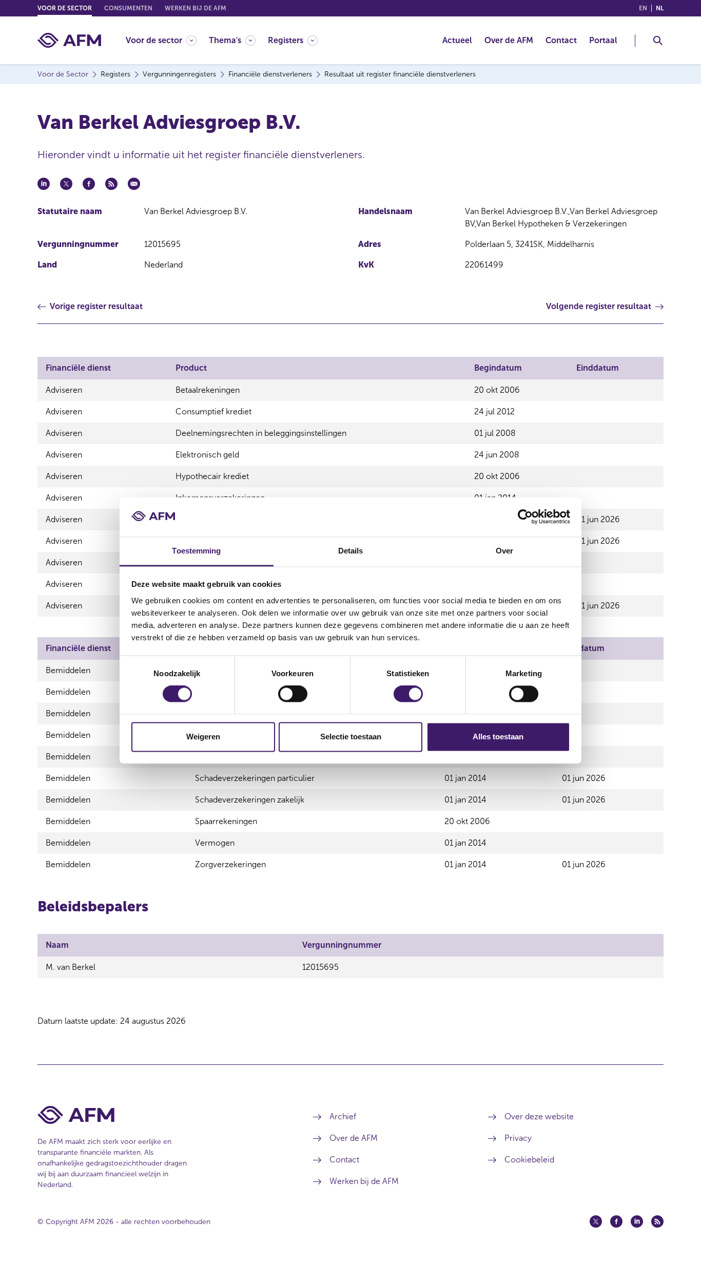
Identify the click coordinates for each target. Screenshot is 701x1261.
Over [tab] (504, 550)
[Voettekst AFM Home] (159, 1115)
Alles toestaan (498, 736)
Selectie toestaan (350, 736)
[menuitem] (167, 40)
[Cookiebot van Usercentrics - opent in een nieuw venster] (525, 517)
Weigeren (203, 736)
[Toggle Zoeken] (658, 40)
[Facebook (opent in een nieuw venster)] (616, 1221)
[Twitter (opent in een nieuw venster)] (596, 1221)
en (643, 8)
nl (660, 8)
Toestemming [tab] (196, 550)
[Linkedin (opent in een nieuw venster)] (637, 1221)
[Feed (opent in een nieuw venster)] (657, 1221)
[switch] (292, 694)
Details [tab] (350, 550)
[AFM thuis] (69, 40)
